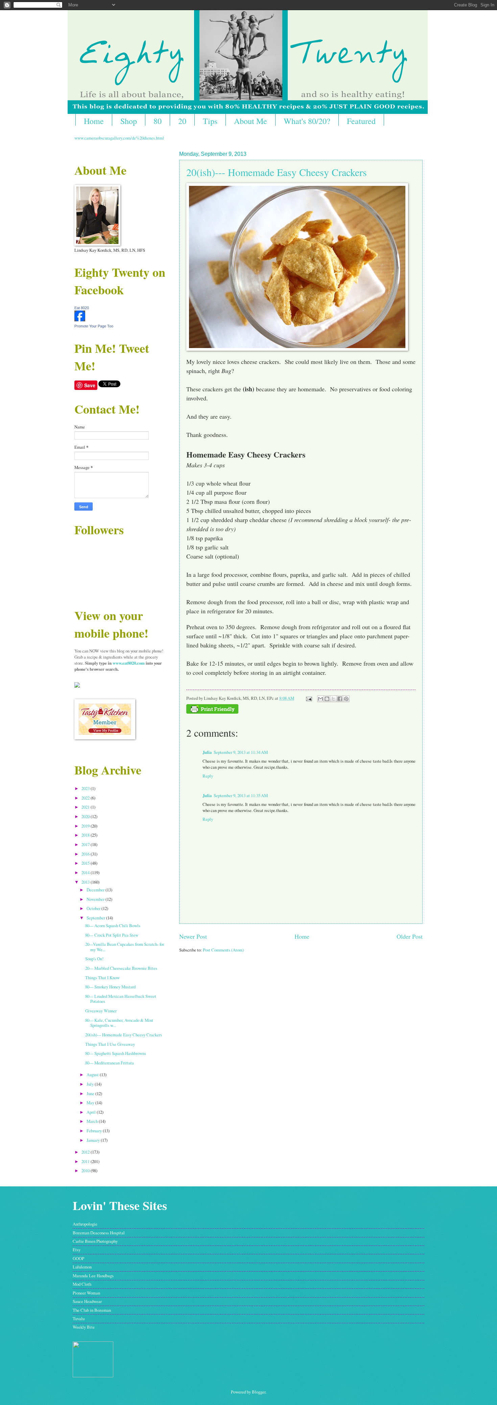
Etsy (76, 1250)
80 (157, 121)
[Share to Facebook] (339, 698)
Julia (207, 752)
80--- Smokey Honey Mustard (110, 987)
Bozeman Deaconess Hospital (99, 1233)
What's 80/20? (307, 121)
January (94, 1140)
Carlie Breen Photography (95, 1241)
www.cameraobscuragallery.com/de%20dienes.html (119, 138)
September (96, 918)
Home (94, 121)
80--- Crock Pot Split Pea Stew (111, 935)
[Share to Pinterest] (346, 698)
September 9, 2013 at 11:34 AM (241, 752)
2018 (86, 835)
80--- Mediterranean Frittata (109, 1063)
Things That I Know (102, 978)
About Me (250, 121)
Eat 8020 (81, 308)
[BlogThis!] (327, 698)
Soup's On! (94, 959)
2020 (86, 816)
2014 (86, 872)
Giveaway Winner (101, 1011)
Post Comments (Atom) (223, 950)
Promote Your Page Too (93, 326)
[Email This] (320, 698)
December (96, 890)
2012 (86, 1152)
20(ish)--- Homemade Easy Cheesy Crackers (276, 172)
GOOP (78, 1258)
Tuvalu (79, 1318)
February (95, 1131)
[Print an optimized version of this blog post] (212, 712)
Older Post (410, 936)
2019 (86, 826)
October (94, 908)
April (92, 1112)
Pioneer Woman (86, 1293)
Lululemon (82, 1267)
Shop (128, 121)
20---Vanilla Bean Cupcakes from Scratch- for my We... (124, 946)
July (91, 1084)
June (91, 1093)
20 (182, 121)
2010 (86, 1170)
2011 (86, 1161)
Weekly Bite (84, 1327)
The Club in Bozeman (92, 1310)
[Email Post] (308, 698)
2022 (86, 798)
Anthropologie (85, 1224)
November (96, 899)
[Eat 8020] (79, 320)
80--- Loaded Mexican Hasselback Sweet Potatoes (120, 998)
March (93, 1121)
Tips (210, 121)
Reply (208, 776)
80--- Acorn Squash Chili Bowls (112, 925)
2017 (86, 844)
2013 (86, 882)
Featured (361, 121)
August (93, 1074)
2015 (86, 863)
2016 (86, 854)
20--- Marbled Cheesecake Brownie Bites (121, 968)
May (91, 1103)
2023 (86, 788)
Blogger (258, 1392)
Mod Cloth (82, 1284)
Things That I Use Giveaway (110, 1044)
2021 (86, 807)
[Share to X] (333, 698)
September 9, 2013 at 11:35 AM (241, 795)
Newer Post (193, 936)
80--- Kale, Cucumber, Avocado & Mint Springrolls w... (119, 1022)
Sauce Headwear (87, 1301)
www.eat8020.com (129, 663)
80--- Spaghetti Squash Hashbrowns (115, 1053)
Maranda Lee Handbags (93, 1276)
